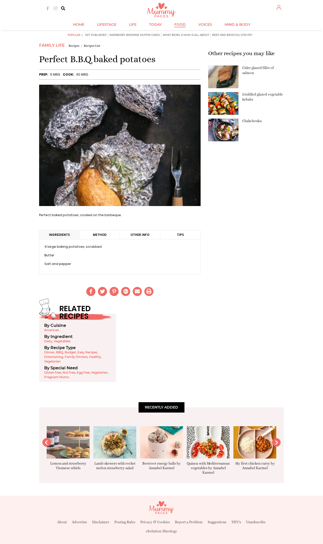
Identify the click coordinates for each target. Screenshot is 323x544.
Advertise (79, 522)
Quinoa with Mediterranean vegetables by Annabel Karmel (208, 467)
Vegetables (62, 341)
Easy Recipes (87, 352)
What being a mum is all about (186, 35)
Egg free (83, 372)
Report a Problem (189, 522)
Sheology (170, 531)
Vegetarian (52, 361)
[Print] (148, 291)
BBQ (59, 352)
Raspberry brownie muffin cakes (135, 35)
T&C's (236, 522)
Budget (70, 352)
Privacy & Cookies (155, 522)
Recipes (74, 46)
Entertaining (53, 357)
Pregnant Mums (56, 377)
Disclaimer (100, 522)
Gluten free (52, 372)
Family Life (52, 45)
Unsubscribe (256, 522)
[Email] (137, 291)
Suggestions (217, 522)
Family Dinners (76, 357)
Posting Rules (124, 522)
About (62, 522)
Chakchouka (252, 121)
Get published (95, 35)
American (51, 330)
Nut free (69, 372)
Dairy (48, 341)
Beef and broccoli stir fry (232, 35)
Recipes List (92, 46)
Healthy (95, 357)
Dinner (49, 352)
